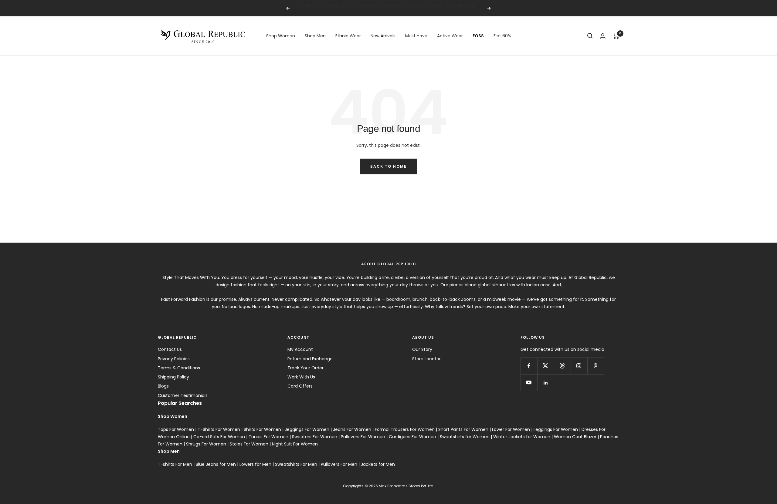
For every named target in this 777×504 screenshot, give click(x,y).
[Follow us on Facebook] (529, 366)
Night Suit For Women (295, 444)
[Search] (590, 36)
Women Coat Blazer (575, 437)
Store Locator (426, 359)
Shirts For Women (262, 429)
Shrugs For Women (206, 444)
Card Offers (300, 386)
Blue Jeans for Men (216, 464)
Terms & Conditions (179, 368)
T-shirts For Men (175, 464)
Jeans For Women (352, 429)
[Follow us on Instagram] (579, 366)
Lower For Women (511, 429)
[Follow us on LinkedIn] (545, 382)
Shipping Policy (173, 377)
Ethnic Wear (348, 36)
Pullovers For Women (363, 437)
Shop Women (280, 36)
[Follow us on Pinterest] (595, 366)
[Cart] (616, 36)
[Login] (603, 36)
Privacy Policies (174, 359)
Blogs (163, 386)
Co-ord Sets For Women (219, 437)
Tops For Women (176, 429)
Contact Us (170, 349)
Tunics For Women (268, 437)
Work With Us (301, 377)
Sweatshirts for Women (465, 437)
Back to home (388, 166)
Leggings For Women (556, 429)
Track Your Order (305, 368)
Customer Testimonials (183, 395)
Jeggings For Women (307, 429)
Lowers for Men (255, 464)
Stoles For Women (249, 444)
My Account (300, 349)
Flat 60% (502, 36)
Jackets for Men (378, 464)
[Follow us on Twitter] (545, 366)
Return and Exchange (310, 359)
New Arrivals (383, 36)
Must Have (416, 36)
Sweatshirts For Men (296, 464)
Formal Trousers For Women (405, 429)
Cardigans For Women (412, 437)
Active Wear (450, 36)
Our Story (422, 349)
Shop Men (315, 36)
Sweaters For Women (314, 437)
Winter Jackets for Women (521, 437)
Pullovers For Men (339, 464)
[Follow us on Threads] (562, 366)
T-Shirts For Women (219, 429)
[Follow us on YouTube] (529, 382)
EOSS (478, 36)
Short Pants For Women (463, 429)
